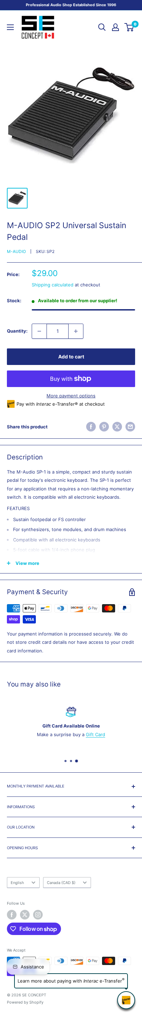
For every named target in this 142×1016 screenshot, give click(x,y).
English (17, 882)
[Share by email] (130, 426)
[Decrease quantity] (39, 331)
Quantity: (17, 331)
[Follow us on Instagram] (38, 915)
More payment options (71, 395)
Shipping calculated (52, 284)
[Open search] (102, 27)
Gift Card (95, 734)
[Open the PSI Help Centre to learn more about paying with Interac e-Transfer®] (126, 1000)
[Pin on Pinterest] (104, 426)
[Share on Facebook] (91, 426)
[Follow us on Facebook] (12, 915)
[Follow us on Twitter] (25, 915)
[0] (129, 27)
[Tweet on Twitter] (117, 426)
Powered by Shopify (25, 1002)
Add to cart (71, 356)
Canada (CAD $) (61, 882)
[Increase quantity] (76, 331)
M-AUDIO (16, 251)
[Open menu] (10, 27)
